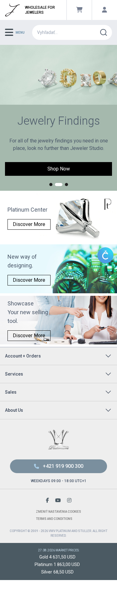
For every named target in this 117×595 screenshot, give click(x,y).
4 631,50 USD (62, 556)
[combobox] (68, 32)
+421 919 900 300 (63, 466)
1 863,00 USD (67, 564)
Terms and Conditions (54, 519)
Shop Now (58, 169)
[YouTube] (58, 500)
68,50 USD (63, 571)
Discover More (29, 224)
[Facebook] (47, 500)
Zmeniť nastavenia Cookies (58, 511)
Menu (20, 32)
